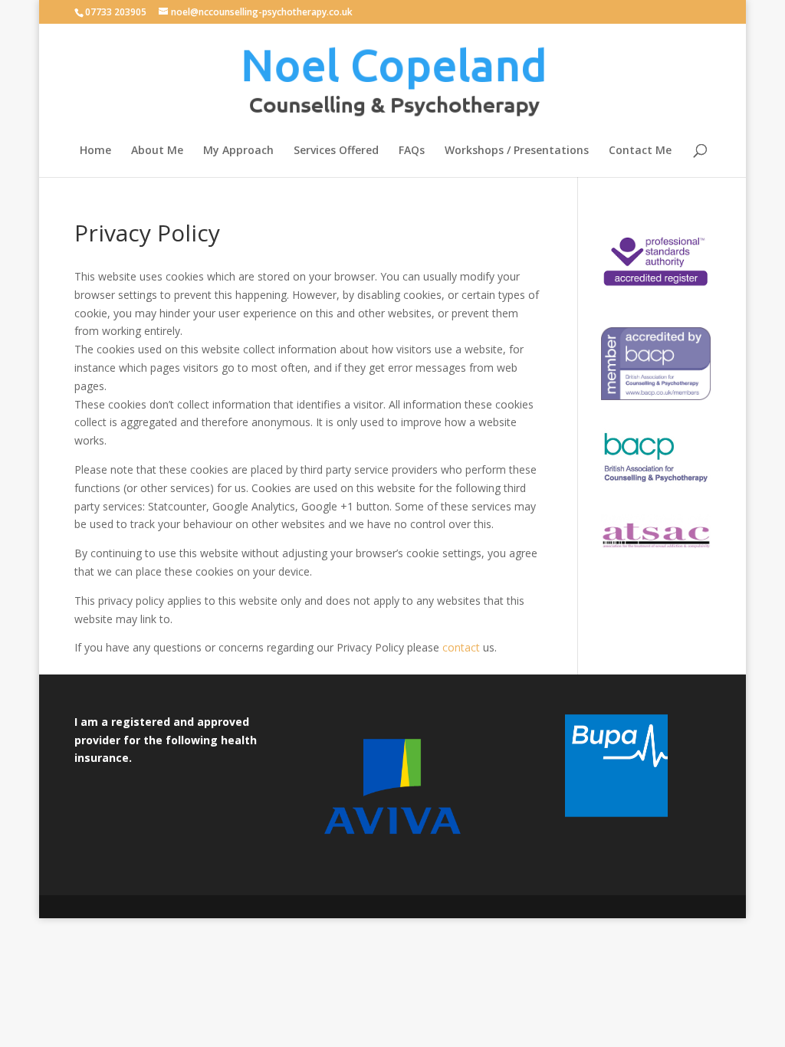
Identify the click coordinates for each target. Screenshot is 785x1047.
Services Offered (336, 151)
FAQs (412, 151)
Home (95, 151)
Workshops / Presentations (517, 151)
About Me (157, 151)
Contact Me (640, 151)
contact (461, 647)
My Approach (238, 151)
